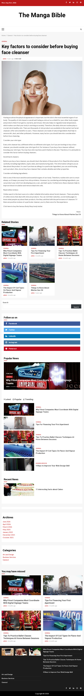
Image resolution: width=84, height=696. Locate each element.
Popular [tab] (18, 399)
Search (5, 302)
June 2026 (6, 522)
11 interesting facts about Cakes (19, 489)
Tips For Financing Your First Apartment (42, 236)
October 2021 (8, 537)
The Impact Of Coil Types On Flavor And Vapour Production (14, 273)
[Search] (81, 29)
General (4, 41)
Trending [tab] (29, 399)
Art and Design (8, 554)
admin (5, 59)
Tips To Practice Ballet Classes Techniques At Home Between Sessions (69, 236)
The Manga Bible (42, 15)
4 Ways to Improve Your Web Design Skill (19, 464)
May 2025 (6, 529)
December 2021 (9, 535)
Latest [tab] (8, 399)
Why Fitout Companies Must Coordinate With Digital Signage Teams (14, 236)
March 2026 (7, 527)
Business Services (41, 463)
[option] (42, 377)
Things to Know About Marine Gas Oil (66, 213)
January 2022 (8, 532)
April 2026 (7, 524)
